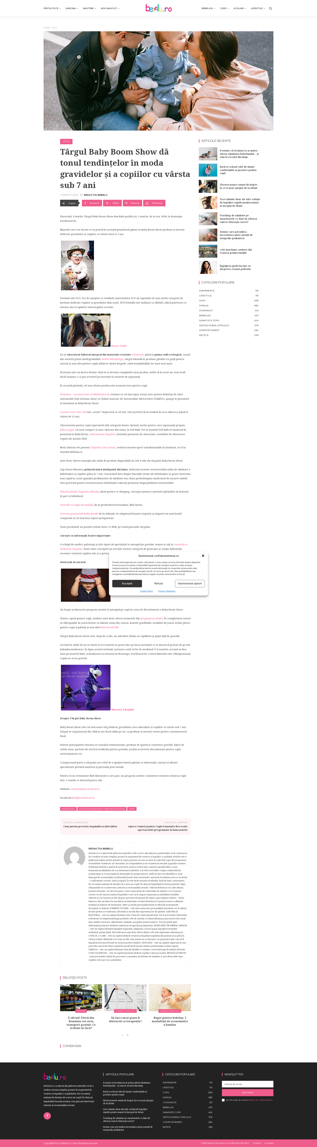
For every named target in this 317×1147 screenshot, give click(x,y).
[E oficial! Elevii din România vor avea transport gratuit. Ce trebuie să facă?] (81, 997)
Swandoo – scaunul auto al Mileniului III (84, 394)
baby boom (68, 809)
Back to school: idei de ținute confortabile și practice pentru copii (238, 170)
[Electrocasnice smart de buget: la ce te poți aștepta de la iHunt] (208, 186)
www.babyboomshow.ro (85, 789)
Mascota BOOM (109, 627)
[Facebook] (47, 1116)
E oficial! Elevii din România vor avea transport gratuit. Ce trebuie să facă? (81, 1023)
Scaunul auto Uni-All (73, 412)
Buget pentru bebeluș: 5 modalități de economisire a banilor (170, 1021)
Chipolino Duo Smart (103, 447)
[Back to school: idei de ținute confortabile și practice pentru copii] (208, 170)
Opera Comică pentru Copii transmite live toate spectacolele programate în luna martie (158, 828)
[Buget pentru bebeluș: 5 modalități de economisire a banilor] (170, 997)
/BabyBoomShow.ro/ (83, 797)
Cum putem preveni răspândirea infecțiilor (90, 826)
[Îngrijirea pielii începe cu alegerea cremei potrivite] (208, 267)
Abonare (247, 1092)
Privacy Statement (166, 591)
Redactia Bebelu (95, 195)
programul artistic (152, 618)
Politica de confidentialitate (260, 1100)
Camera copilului (125, 1011)
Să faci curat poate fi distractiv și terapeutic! (125, 1019)
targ (132, 809)
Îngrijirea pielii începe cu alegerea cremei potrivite (235, 267)
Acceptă (127, 583)
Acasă (46, 27)
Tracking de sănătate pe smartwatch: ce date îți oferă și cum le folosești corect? (238, 218)
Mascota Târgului (122, 709)
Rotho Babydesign (112, 359)
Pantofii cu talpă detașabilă (76, 504)
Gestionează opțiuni (190, 583)
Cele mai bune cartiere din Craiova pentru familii (236, 251)
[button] (203, 555)
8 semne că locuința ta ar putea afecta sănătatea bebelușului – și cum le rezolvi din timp (239, 154)
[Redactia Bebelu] (74, 904)
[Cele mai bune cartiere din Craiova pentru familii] (208, 251)
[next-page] (127, 1035)
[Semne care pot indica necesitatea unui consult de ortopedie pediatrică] (208, 235)
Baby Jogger (67, 429)
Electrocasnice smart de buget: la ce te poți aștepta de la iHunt (238, 186)
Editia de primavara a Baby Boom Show (102, 809)
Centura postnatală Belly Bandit (79, 513)
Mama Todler (119, 345)
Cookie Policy (146, 591)
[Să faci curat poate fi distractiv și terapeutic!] (125, 997)
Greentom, (138, 354)
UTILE (54, 27)
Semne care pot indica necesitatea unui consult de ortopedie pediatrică (236, 235)
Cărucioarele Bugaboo (102, 434)
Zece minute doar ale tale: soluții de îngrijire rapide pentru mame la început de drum (240, 202)
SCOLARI (81, 1011)
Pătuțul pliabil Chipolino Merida (79, 491)
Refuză (158, 583)
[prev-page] (122, 1035)
